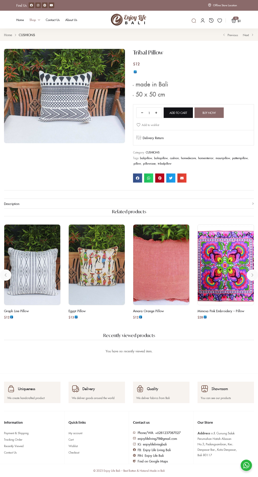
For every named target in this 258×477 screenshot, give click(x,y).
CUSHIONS (27, 35)
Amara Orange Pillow (148, 311)
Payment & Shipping (16, 433)
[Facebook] (31, 5)
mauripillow (223, 158)
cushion (174, 158)
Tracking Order (13, 439)
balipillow (146, 158)
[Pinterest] (45, 5)
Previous (233, 35)
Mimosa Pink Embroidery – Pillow (221, 311)
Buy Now (209, 113)
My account (75, 433)
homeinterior (205, 158)
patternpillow (240, 158)
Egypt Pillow (77, 311)
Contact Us (10, 452)
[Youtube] (51, 5)
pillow (137, 163)
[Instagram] (38, 5)
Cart (71, 439)
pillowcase (149, 163)
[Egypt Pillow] (97, 265)
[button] (137, 178)
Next (246, 35)
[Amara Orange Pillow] (161, 265)
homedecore (188, 158)
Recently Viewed (14, 446)
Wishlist (73, 446)
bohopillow (161, 158)
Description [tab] (11, 203)
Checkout (74, 452)
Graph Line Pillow (16, 311)
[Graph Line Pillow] (32, 265)
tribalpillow (164, 163)
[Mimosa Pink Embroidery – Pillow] (226, 265)
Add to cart (178, 113)
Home (8, 35)
